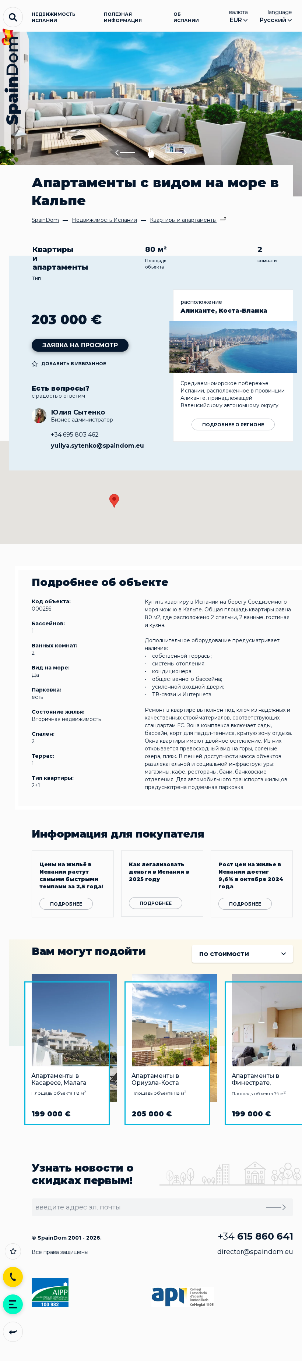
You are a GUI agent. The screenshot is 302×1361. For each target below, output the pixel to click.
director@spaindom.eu (255, 1252)
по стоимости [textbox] (224, 954)
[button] (125, 153)
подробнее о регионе (233, 424)
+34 (255, 1236)
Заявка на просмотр (80, 345)
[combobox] (242, 954)
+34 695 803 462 (75, 434)
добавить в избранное (73, 363)
